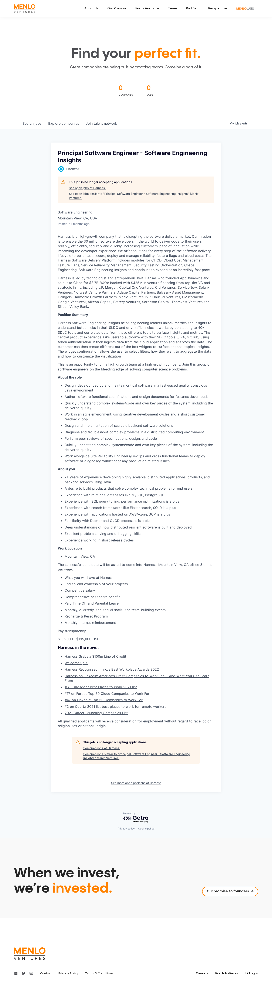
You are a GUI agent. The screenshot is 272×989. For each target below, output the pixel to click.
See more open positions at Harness (136, 783)
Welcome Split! (76, 663)
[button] (147, 8)
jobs (32, 123)
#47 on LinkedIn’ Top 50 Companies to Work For (104, 700)
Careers (202, 973)
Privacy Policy (68, 973)
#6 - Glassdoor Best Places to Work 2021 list (101, 687)
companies (63, 123)
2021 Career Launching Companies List (96, 713)
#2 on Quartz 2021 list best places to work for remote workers (115, 706)
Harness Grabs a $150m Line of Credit (95, 656)
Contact (46, 973)
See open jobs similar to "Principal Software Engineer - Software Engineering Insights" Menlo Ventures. (133, 196)
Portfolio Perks (226, 973)
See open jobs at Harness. (87, 188)
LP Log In (251, 973)
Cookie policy (146, 828)
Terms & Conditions (99, 973)
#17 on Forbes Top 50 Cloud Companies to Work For (107, 693)
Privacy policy (126, 828)
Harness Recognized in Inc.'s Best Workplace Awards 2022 (112, 669)
